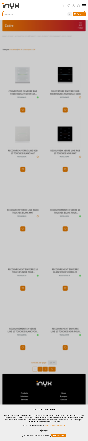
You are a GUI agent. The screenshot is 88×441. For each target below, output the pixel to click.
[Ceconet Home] (10, 6)
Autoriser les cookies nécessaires (36, 435)
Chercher (80, 14)
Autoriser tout (58, 435)
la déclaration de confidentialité (55, 425)
